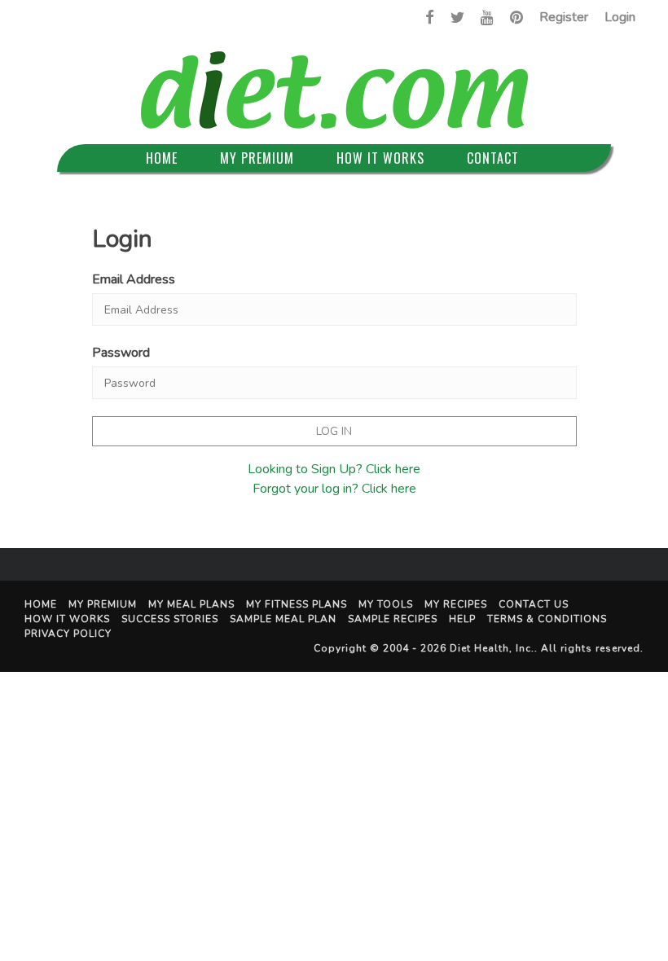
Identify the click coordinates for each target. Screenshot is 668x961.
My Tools (385, 604)
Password (121, 353)
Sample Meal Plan (283, 618)
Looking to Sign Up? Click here (334, 469)
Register (563, 17)
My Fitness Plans (296, 604)
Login (619, 17)
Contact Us (534, 604)
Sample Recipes (392, 618)
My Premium (257, 158)
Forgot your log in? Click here (334, 489)
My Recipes (455, 604)
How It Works (380, 158)
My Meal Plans (191, 604)
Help (462, 618)
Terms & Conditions (547, 618)
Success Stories (169, 618)
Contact (493, 158)
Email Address (133, 279)
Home (162, 158)
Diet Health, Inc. (492, 648)
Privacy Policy (68, 633)
